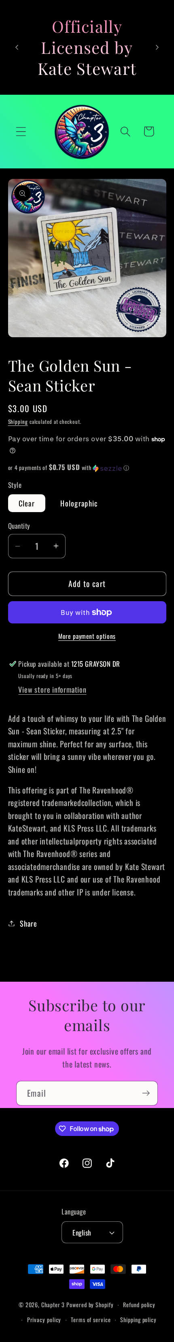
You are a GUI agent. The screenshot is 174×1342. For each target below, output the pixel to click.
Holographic (79, 503)
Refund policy (139, 1304)
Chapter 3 (53, 1304)
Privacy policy (44, 1319)
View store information (52, 689)
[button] (20, 131)
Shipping (18, 421)
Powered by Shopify (89, 1304)
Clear (27, 503)
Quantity (19, 525)
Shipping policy (138, 1319)
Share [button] (28, 923)
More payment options (87, 636)
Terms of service (91, 1319)
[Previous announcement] (17, 47)
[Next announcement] (157, 47)
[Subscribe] (145, 1093)
